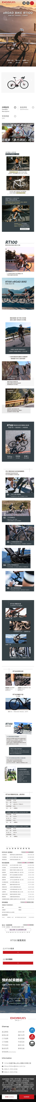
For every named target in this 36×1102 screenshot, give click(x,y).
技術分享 (21, 1032)
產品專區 (5, 1032)
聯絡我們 (5, 1048)
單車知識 (21, 1048)
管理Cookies (9, 1097)
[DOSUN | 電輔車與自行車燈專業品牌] (18, 1019)
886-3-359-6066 (10, 1069)
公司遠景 (5, 1038)
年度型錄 (21, 1042)
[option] (18, 85)
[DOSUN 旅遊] (32, 1030)
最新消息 (21, 1045)
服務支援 (5, 1035)
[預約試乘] (32, 1037)
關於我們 (21, 1035)
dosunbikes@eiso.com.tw (14, 1066)
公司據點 (5, 1042)
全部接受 (26, 1097)
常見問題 (21, 1038)
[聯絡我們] (32, 1043)
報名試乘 (18, 1001)
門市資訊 (5, 1045)
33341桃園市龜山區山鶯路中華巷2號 (17, 1063)
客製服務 (9, 1052)
